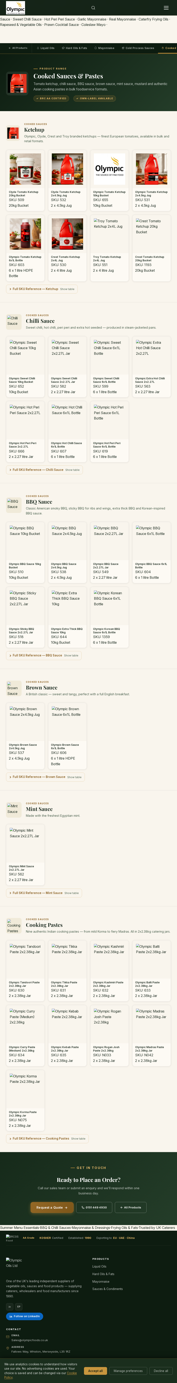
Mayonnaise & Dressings (91, 1227)
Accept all (95, 1371)
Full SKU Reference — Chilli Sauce (38, 470)
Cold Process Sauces (140, 48)
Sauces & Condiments (107, 1289)
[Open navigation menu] (166, 8)
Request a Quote (51, 1207)
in (10, 1306)
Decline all (161, 1371)
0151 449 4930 (96, 1207)
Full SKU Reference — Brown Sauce (39, 777)
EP (18, 1306)
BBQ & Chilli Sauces (55, 1227)
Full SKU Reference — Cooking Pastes (41, 1138)
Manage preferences (128, 1371)
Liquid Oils (48, 48)
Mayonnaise (106, 48)
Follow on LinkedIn (27, 1316)
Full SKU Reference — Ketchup (35, 289)
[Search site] (93, 7)
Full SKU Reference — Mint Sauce (38, 893)
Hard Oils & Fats (76, 48)
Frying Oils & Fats (124, 1227)
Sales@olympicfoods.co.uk (29, 1340)
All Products (18, 47)
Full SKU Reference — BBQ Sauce (37, 655)
